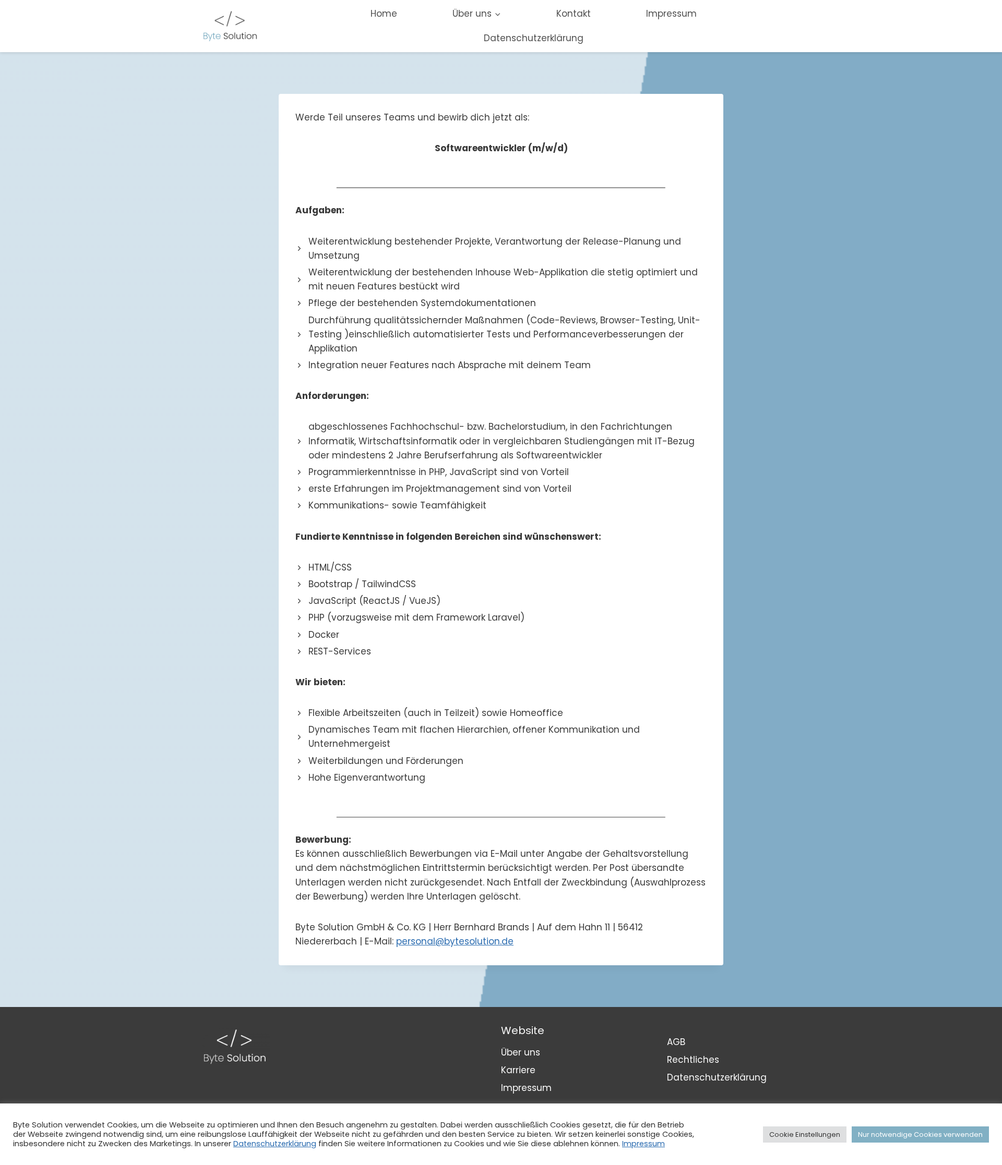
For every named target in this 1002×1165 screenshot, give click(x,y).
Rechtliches (693, 1059)
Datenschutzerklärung (533, 38)
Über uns (520, 1052)
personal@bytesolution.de (455, 941)
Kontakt (573, 13)
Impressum (671, 13)
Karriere (518, 1070)
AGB (676, 1042)
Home (384, 13)
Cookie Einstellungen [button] (804, 1134)
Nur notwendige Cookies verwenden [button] (920, 1134)
